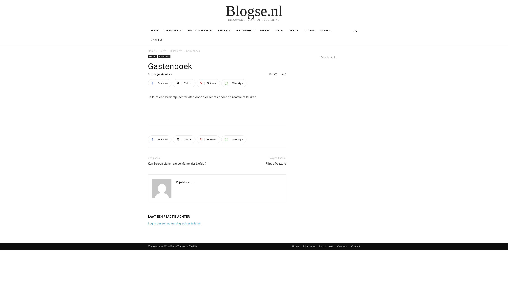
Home (155, 30)
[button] (355, 31)
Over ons (342, 246)
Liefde (293, 30)
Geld (279, 30)
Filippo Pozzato (276, 163)
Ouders (309, 30)
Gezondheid (245, 30)
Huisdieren (176, 51)
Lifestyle (171, 30)
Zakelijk (157, 40)
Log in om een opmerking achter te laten (174, 223)
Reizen (222, 30)
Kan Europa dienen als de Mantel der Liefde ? (177, 163)
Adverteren (309, 246)
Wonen (325, 30)
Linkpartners (326, 246)
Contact (355, 246)
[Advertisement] (217, 111)
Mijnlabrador (162, 74)
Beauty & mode (198, 30)
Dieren (265, 30)
